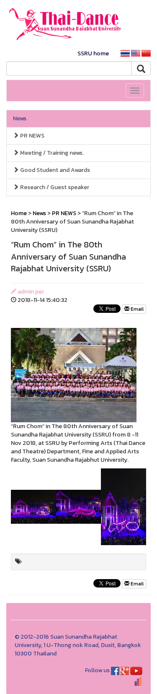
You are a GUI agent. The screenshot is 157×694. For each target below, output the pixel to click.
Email (136, 309)
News (19, 118)
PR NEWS (31, 135)
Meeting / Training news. (51, 152)
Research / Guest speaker (54, 187)
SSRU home (93, 53)
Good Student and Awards (54, 170)
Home (19, 213)
